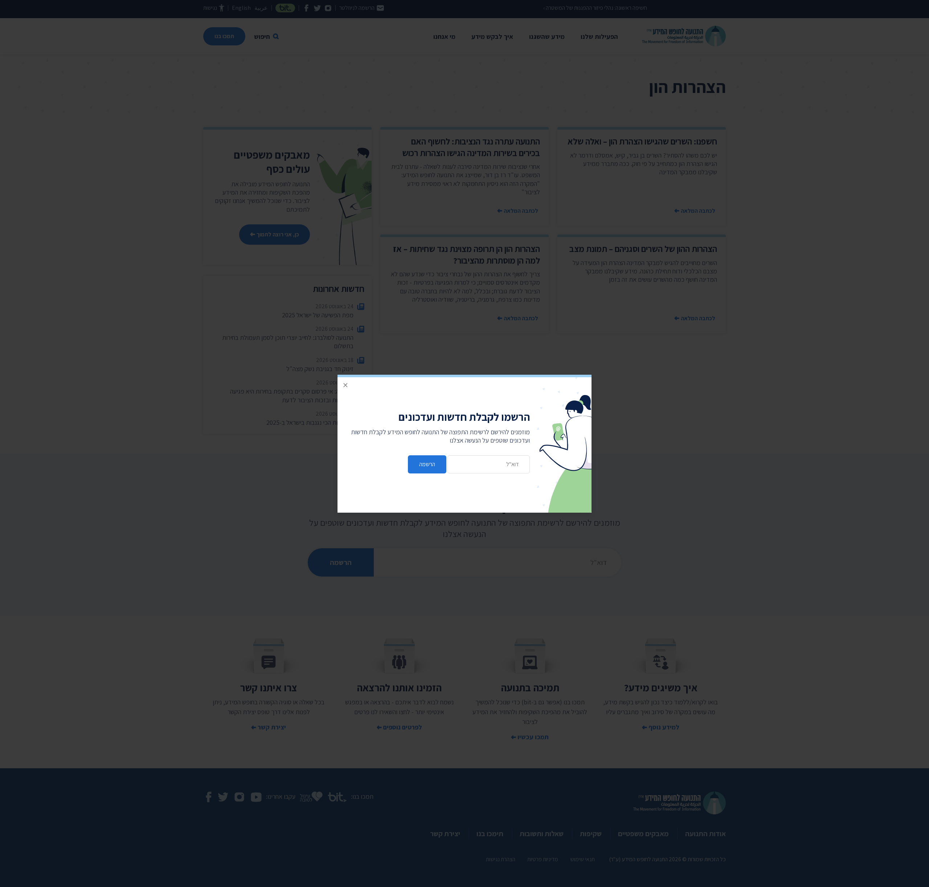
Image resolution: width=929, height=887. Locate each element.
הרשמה (427, 464)
